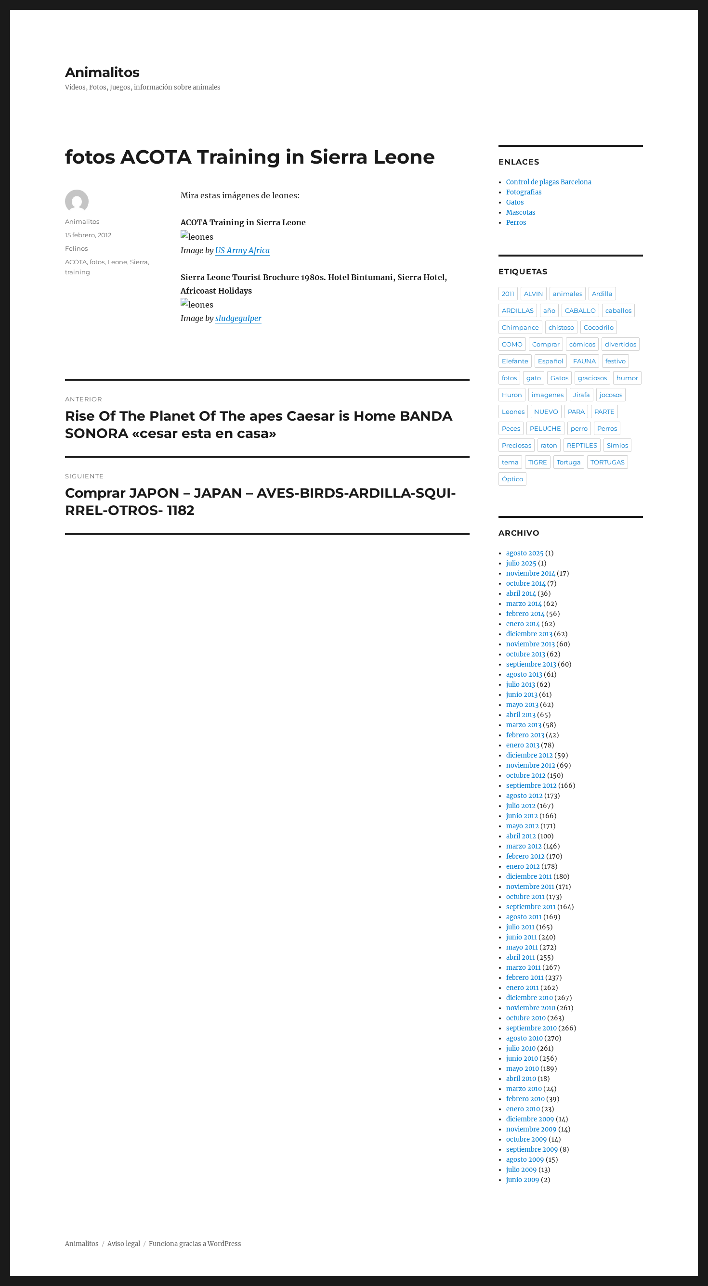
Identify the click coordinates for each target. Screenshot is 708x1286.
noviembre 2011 (530, 887)
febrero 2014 (525, 614)
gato (533, 378)
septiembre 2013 (531, 664)
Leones (513, 411)
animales (567, 293)
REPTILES (582, 445)
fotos (97, 262)
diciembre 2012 (529, 755)
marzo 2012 (524, 846)
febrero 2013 (525, 735)
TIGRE (537, 462)
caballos (618, 310)
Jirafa (581, 395)
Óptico (512, 479)
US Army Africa (242, 250)
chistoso (561, 327)
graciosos (592, 378)
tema (510, 462)
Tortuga (569, 462)
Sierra (139, 262)
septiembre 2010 (531, 1028)
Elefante (515, 361)
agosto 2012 (524, 796)
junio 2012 (522, 816)
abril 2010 (521, 1079)
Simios (617, 445)
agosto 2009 (525, 1160)
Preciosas (516, 445)
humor (627, 378)
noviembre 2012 (530, 765)
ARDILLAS (518, 310)
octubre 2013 (525, 654)
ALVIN (533, 293)
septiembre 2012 (531, 786)
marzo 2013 (523, 725)
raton (549, 445)
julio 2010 (521, 1048)
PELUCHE (545, 428)
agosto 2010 (524, 1038)
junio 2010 (522, 1059)
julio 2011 (520, 927)
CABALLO (580, 310)
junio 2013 (522, 695)
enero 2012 (523, 866)
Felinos (76, 248)
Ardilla (602, 293)
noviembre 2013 (530, 644)
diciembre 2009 (530, 1119)
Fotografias (524, 192)
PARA (576, 411)
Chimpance (520, 327)
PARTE (604, 411)
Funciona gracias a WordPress (195, 1244)
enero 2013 (522, 745)
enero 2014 (523, 624)
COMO (512, 344)
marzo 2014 (524, 604)
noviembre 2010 (530, 1008)
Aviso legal (123, 1244)
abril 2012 (521, 836)
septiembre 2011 (531, 907)
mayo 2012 (522, 826)
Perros (516, 223)
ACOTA (76, 262)
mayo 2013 (522, 705)
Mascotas (521, 212)
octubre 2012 (526, 776)
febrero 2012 (525, 856)
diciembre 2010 (529, 998)
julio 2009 (521, 1170)
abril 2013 (521, 715)
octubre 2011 (525, 897)
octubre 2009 (526, 1139)
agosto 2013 (524, 674)
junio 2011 (521, 937)
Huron (512, 395)
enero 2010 (523, 1109)
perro (579, 428)
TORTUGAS (607, 462)
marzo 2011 (523, 968)
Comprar (546, 344)
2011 (508, 293)
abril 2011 (520, 957)
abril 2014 (521, 594)
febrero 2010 (525, 1099)
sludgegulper (238, 318)
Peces (511, 428)
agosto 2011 (524, 917)
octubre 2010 (526, 1018)
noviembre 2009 (531, 1129)
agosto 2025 (525, 553)
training (77, 272)
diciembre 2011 (529, 877)
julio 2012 (521, 806)
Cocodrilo (599, 327)
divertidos (620, 344)
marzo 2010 (524, 1089)
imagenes (548, 395)
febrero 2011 (525, 978)
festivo (615, 361)
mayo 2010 (522, 1069)
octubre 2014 (526, 583)
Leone (117, 262)
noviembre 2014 (530, 573)
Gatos (515, 202)
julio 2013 (520, 685)
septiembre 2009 (532, 1149)
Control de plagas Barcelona (548, 182)
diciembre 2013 (529, 634)
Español (551, 361)
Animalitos (102, 72)
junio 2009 (522, 1180)
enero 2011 (522, 988)
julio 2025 (521, 563)
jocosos (611, 395)
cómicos (582, 344)
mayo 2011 (522, 947)
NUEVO (546, 411)
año (549, 310)
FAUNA (584, 361)
